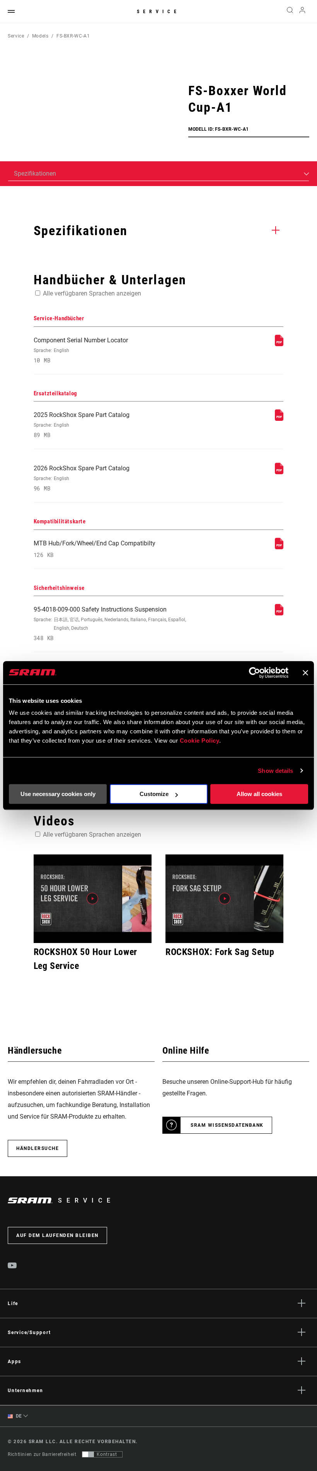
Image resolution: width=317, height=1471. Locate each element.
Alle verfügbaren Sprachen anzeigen (92, 293)
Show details (275, 770)
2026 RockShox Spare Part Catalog (82, 478)
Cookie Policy (200, 740)
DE (18, 1416)
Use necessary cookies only (57, 794)
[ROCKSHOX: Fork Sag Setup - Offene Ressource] (224, 898)
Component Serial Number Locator (81, 350)
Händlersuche (37, 1148)
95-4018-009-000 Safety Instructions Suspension (110, 624)
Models (40, 36)
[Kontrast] (88, 1454)
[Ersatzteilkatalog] (279, 418)
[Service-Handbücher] (279, 344)
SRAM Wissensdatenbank (227, 1125)
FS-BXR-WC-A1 (73, 36)
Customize (154, 794)
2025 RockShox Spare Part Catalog (82, 425)
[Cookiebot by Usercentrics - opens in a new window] (254, 672)
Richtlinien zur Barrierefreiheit (42, 1454)
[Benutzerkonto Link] (302, 11)
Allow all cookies (259, 794)
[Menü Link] (11, 11)
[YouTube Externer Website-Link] (12, 1266)
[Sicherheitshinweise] (279, 613)
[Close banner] (305, 672)
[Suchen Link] (290, 11)
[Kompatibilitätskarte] (279, 547)
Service (158, 11)
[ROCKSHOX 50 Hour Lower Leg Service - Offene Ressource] (93, 898)
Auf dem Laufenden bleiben (57, 1235)
